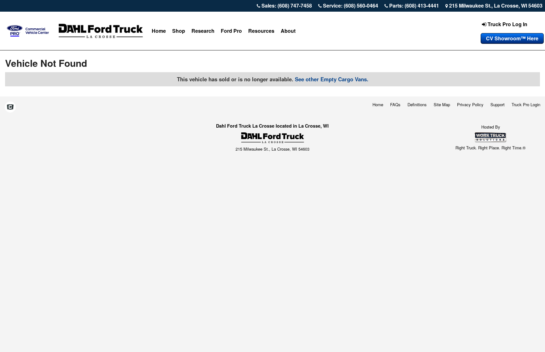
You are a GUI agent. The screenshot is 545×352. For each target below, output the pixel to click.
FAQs (395, 104)
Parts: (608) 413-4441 (414, 5)
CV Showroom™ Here (512, 38)
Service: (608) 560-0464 (350, 5)
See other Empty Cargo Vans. (331, 79)
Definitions (417, 104)
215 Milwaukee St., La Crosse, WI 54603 (495, 5)
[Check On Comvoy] (10, 107)
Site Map (442, 104)
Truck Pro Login (526, 104)
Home (159, 30)
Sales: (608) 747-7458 (286, 5)
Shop (178, 30)
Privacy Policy (470, 104)
